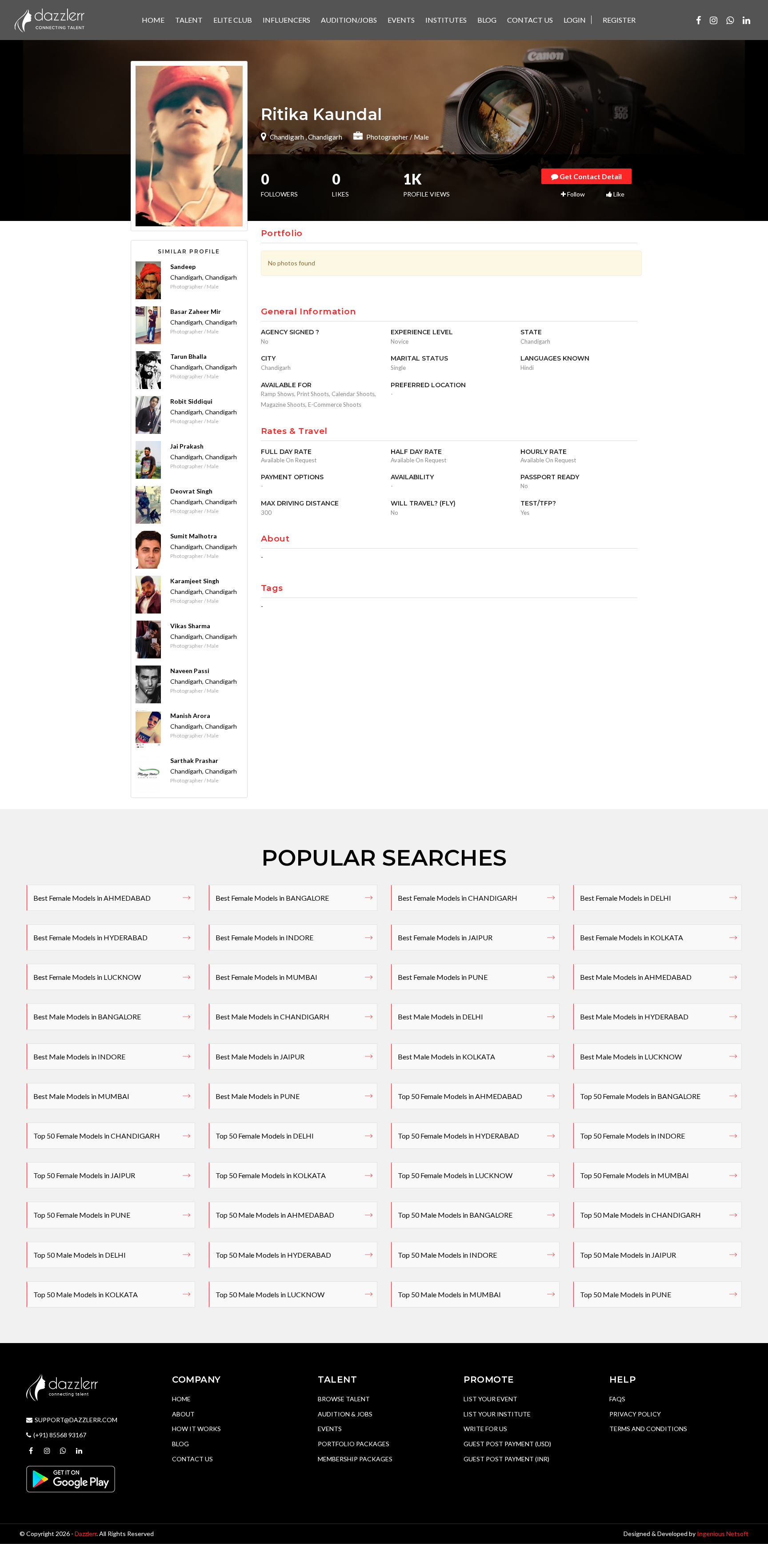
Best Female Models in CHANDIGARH (457, 898)
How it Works (196, 1428)
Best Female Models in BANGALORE (272, 898)
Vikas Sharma (190, 626)
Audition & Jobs (345, 1414)
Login (575, 20)
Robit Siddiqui (191, 401)
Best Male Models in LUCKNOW (631, 1056)
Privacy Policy (635, 1414)
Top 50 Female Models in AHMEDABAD (460, 1096)
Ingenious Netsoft (722, 1533)
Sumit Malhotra (193, 536)
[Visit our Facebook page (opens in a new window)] (698, 20)
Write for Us (485, 1428)
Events (330, 1428)
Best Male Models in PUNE (258, 1096)
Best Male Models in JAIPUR (260, 1056)
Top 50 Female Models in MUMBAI (634, 1175)
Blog (180, 1444)
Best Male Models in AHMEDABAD (636, 977)
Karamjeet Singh (194, 581)
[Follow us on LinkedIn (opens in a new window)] (746, 20)
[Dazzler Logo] (49, 19)
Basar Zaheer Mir (195, 311)
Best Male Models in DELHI (440, 1016)
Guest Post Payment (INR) (506, 1459)
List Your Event (490, 1399)
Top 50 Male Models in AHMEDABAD (275, 1215)
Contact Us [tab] (530, 20)
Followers (279, 186)
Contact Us (192, 1459)
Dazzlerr (85, 1533)
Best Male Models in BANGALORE (87, 1016)
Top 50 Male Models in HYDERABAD (273, 1255)
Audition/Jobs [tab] (349, 20)
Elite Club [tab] (232, 20)
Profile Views (426, 186)
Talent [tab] (189, 20)
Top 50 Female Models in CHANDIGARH (96, 1135)
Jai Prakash (187, 446)
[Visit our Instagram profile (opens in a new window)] (713, 20)
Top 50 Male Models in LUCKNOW (270, 1294)
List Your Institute (497, 1414)
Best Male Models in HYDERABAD (634, 1016)
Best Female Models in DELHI (625, 898)
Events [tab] (401, 20)
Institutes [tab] (446, 20)
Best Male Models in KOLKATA (446, 1056)
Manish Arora (190, 715)
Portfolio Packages (353, 1444)
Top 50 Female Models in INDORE (632, 1135)
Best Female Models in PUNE (443, 977)
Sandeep (183, 266)
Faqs (617, 1399)
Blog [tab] (486, 20)
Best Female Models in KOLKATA (631, 937)
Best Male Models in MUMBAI (81, 1096)
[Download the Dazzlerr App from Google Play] (70, 1478)
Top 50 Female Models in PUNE (81, 1215)
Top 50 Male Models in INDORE (447, 1255)
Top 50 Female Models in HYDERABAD (458, 1135)
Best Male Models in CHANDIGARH (272, 1016)
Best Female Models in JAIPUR (445, 937)
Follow (575, 194)
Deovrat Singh (191, 491)
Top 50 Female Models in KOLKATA (271, 1175)
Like (618, 194)
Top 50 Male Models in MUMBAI (449, 1294)
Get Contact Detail (590, 176)
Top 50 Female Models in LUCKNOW (455, 1175)
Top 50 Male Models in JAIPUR (628, 1255)
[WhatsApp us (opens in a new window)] (730, 20)
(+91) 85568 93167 (59, 1435)
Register (619, 20)
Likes (340, 186)
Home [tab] (153, 20)
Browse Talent (344, 1399)
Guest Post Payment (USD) (507, 1444)
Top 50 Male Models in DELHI (79, 1255)
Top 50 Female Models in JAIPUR (84, 1175)
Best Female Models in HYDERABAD (90, 937)
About (183, 1414)
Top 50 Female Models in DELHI (265, 1135)
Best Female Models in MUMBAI (266, 977)
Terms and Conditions (648, 1428)
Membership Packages (355, 1459)
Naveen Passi (189, 670)
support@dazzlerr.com (76, 1420)
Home (181, 1399)
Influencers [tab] (286, 20)
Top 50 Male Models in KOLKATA (85, 1294)
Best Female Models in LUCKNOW (87, 977)
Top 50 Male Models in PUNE (625, 1294)
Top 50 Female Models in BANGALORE (640, 1096)
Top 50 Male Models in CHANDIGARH (640, 1215)
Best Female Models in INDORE (264, 937)
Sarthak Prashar (194, 760)
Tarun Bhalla (188, 356)
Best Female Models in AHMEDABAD (92, 898)
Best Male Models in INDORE (79, 1056)
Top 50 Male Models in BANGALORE (455, 1215)
